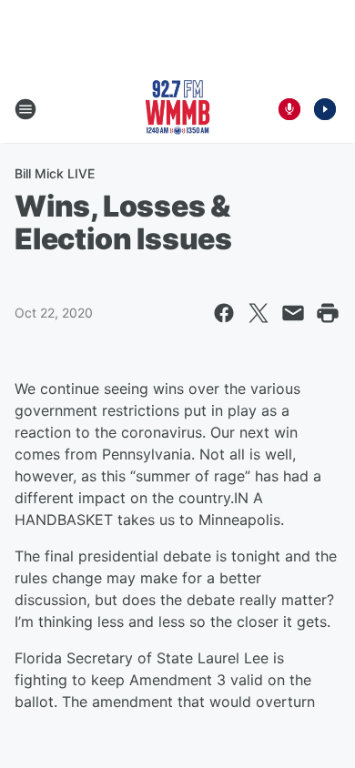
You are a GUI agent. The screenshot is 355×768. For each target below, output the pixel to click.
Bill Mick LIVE (55, 173)
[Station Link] (177, 109)
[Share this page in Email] (293, 313)
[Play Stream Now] (325, 109)
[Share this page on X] (258, 313)
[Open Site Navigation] (25, 109)
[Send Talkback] (289, 109)
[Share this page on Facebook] (224, 313)
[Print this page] (327, 313)
